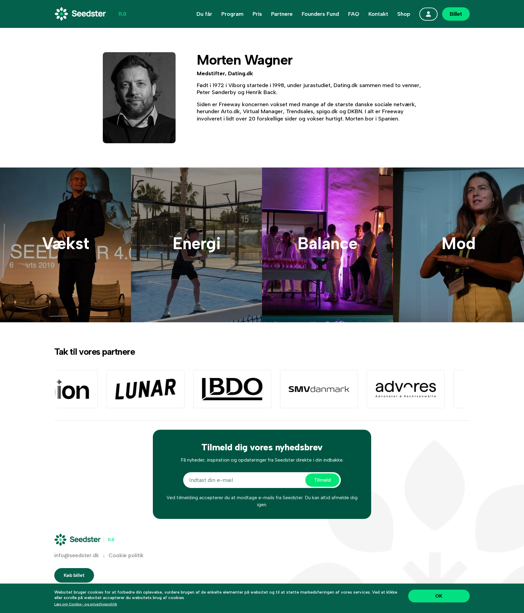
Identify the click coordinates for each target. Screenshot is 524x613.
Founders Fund (320, 14)
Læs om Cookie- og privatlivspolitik (85, 604)
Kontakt (378, 14)
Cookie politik (126, 555)
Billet (456, 14)
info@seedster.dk (76, 555)
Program (232, 14)
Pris (257, 14)
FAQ (353, 14)
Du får (204, 14)
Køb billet (74, 575)
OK (438, 596)
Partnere (282, 14)
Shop (403, 14)
